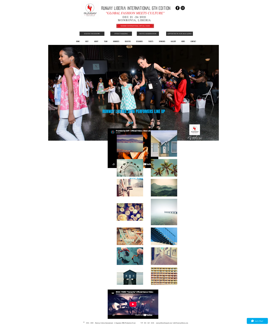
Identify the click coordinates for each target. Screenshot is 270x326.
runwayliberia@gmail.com (164, 323)
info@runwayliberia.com (180, 323)
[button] (92, 34)
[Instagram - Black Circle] (183, 8)
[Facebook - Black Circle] (178, 8)
